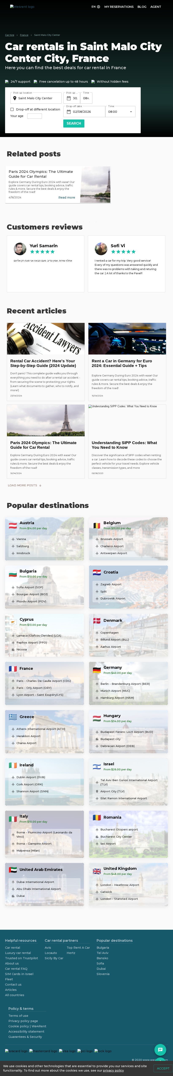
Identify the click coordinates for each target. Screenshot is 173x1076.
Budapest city (110, 739)
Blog (142, 7)
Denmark (113, 620)
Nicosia (21, 649)
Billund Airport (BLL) (114, 639)
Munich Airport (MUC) (115, 690)
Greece (27, 717)
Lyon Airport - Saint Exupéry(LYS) (39, 694)
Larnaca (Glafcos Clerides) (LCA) (38, 635)
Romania (112, 817)
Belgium (112, 523)
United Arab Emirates (41, 869)
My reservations (119, 7)
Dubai (20, 895)
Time (86, 92)
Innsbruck (23, 553)
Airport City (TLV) (112, 791)
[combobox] (35, 98)
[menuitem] (96, 7)
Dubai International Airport (35, 882)
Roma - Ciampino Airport (34, 843)
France (26, 668)
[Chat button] (160, 1050)
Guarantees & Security (25, 1037)
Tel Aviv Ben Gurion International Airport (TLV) (129, 782)
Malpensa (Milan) (28, 850)
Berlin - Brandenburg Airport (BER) (125, 683)
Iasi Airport (108, 843)
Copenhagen (109, 632)
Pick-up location (22, 92)
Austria (27, 523)
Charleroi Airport (112, 546)
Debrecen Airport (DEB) (117, 746)
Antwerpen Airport (113, 553)
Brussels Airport (111, 539)
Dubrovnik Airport (113, 598)
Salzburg (22, 546)
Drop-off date (74, 106)
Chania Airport (26, 743)
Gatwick (106, 891)
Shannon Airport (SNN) (32, 791)
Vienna (21, 539)
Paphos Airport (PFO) (31, 642)
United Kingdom (120, 868)
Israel (109, 764)
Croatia (111, 572)
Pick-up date (72, 92)
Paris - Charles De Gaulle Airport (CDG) (43, 680)
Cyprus (27, 619)
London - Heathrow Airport (119, 885)
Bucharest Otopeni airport (119, 829)
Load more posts (22, 485)
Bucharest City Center (116, 836)
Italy (24, 816)
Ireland (27, 765)
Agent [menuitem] (155, 7)
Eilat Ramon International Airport (123, 798)
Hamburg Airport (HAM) (117, 697)
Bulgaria (28, 571)
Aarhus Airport (110, 646)
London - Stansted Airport (119, 898)
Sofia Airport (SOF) (29, 587)
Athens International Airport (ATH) (40, 729)
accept (163, 1068)
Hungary (112, 715)
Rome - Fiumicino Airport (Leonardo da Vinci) (44, 834)
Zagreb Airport (111, 584)
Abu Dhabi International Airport (38, 889)
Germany (113, 667)
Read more (66, 197)
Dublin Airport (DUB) (30, 777)
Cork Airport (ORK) (29, 784)
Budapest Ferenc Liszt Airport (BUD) (126, 731)
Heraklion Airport (28, 736)
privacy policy (113, 1070)
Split (103, 591)
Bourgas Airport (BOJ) (32, 594)
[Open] (88, 98)
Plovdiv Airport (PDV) (31, 601)
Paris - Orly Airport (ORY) (33, 687)
